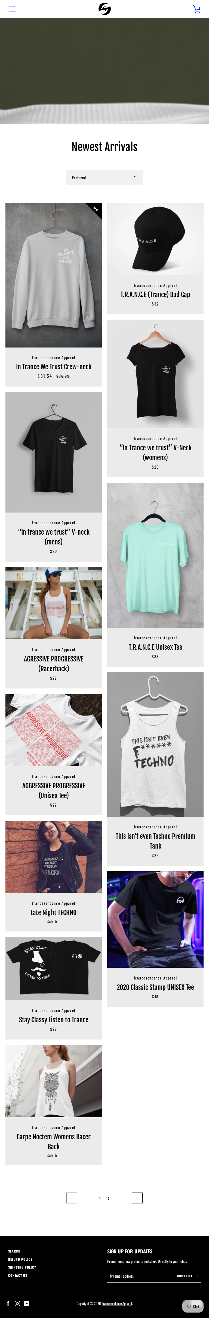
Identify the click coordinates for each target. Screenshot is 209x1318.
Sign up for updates (129, 1251)
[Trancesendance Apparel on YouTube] (26, 1303)
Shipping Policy (22, 1267)
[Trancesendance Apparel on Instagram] (17, 1303)
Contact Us (17, 1275)
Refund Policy (20, 1259)
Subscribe (185, 1276)
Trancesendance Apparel (117, 1303)
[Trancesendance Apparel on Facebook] (8, 1303)
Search (14, 1251)
